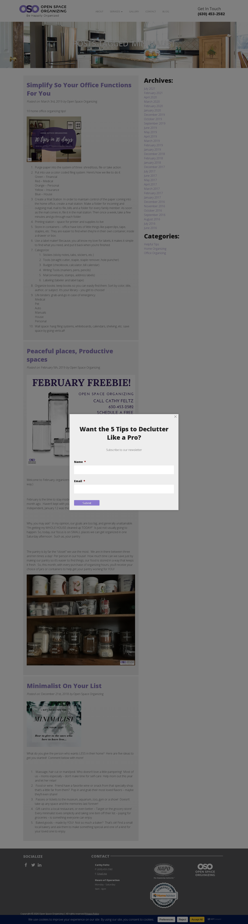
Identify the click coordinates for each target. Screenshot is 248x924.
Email (79, 481)
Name (80, 462)
